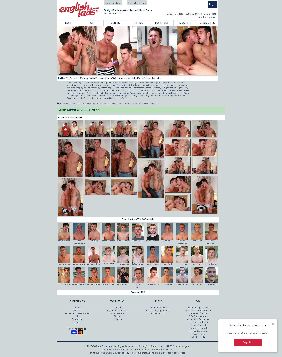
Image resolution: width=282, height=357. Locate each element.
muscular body (124, 103)
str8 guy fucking (110, 103)
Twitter (117, 316)
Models (77, 310)
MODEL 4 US (162, 23)
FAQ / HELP (185, 23)
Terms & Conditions (198, 331)
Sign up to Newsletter (117, 310)
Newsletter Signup (137, 3)
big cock (155, 103)
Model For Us (158, 313)
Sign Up (247, 342)
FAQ (77, 325)
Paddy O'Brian (144, 78)
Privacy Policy (198, 334)
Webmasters (117, 313)
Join (77, 316)
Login (212, 4)
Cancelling (77, 319)
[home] (79, 16)
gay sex (135, 103)
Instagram (117, 319)
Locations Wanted (158, 307)
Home (77, 307)
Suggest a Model (113, 3)
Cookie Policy (198, 336)
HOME (68, 23)
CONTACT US (207, 23)
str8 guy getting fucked (91, 103)
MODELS (115, 23)
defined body (144, 103)
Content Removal (198, 328)
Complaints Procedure (198, 319)
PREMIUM (138, 23)
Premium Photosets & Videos (77, 313)
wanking (66, 103)
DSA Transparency (198, 316)
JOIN (92, 23)
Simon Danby (167, 264)
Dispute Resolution (198, 322)
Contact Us (117, 307)
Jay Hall (156, 78)
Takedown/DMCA (198, 313)
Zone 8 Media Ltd (104, 346)
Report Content (198, 325)
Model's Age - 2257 (198, 307)
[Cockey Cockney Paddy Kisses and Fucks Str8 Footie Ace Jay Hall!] (70, 136)
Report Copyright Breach (158, 310)
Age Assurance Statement (198, 310)
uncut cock (75, 103)
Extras (77, 322)
